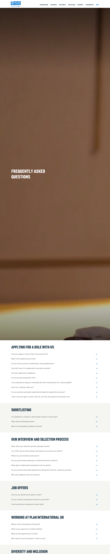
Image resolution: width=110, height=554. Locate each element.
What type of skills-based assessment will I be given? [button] (31, 465)
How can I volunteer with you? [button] (22, 387)
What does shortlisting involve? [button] (22, 422)
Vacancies (54, 5)
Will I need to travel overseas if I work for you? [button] (28, 538)
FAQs (97, 5)
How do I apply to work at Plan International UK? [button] (29, 354)
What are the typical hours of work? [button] (24, 534)
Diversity (80, 5)
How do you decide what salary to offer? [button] (26, 495)
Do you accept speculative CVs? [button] (23, 378)
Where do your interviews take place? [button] (25, 456)
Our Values (71, 5)
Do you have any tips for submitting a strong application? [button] (32, 364)
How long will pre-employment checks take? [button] (27, 504)
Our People (62, 5)
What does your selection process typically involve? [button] (30, 446)
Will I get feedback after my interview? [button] (25, 475)
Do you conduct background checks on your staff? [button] (30, 500)
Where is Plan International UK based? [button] (25, 524)
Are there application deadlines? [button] (23, 373)
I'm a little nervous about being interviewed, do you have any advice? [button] (37, 451)
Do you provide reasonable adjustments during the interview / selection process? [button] (41, 470)
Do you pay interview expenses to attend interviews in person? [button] (34, 460)
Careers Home (44, 5)
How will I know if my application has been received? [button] (31, 368)
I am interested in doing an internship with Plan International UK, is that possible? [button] (42, 383)
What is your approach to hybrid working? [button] (27, 529)
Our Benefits (90, 5)
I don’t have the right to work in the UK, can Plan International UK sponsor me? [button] (41, 397)
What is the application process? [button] (23, 359)
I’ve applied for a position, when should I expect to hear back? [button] (34, 417)
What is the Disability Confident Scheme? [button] (26, 426)
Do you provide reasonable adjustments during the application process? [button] (38, 392)
